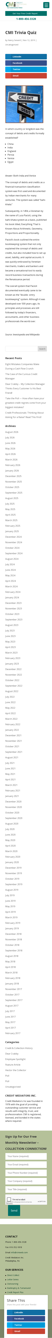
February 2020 (12, 856)
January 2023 (12, 663)
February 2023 (12, 658)
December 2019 (13, 867)
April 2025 (10, 514)
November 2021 (13, 740)
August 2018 (11, 956)
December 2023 (13, 603)
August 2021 (11, 757)
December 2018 (13, 933)
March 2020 (11, 851)
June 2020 (10, 834)
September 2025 (13, 492)
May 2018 (10, 961)
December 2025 (13, 476)
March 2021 (11, 785)
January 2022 (12, 729)
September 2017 (13, 1000)
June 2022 (10, 702)
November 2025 (13, 481)
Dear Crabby (11, 1053)
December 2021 (13, 735)
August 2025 (11, 498)
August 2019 (11, 889)
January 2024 (12, 597)
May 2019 (10, 906)
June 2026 (10, 443)
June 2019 (10, 900)
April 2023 (10, 647)
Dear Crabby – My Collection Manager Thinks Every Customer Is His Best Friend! (25, 388)
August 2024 (11, 558)
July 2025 (10, 503)
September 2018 (13, 950)
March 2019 (11, 917)
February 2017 (12, 1033)
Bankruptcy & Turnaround (19, 1288)
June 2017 (10, 1016)
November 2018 (13, 939)
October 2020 (12, 812)
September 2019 (13, 884)
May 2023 (10, 641)
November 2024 (13, 542)
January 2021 (12, 796)
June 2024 (10, 569)
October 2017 (12, 994)
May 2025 (10, 509)
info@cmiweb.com (19, 1252)
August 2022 (11, 691)
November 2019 (13, 873)
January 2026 (12, 470)
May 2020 (10, 840)
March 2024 (11, 586)
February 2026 (12, 465)
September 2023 (13, 619)
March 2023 (11, 652)
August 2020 (11, 823)
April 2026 (10, 454)
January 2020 (12, 862)
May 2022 (10, 707)
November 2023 (13, 608)
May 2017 (10, 1022)
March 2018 (11, 972)
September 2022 (13, 685)
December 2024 (13, 536)
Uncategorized (11, 44)
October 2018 (12, 945)
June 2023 (10, 636)
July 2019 (10, 895)
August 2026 (11, 432)
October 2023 (12, 614)
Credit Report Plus (15, 1292)
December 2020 (13, 801)
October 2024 (12, 547)
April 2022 (10, 713)
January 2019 (12, 928)
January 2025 (12, 531)
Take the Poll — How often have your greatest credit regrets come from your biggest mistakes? (25, 403)
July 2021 (10, 762)
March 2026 (11, 459)
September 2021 (13, 751)
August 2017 (11, 1005)
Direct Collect (13, 1275)
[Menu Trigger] (46, 5)
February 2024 (12, 592)
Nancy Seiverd (14, 40)
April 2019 (10, 911)
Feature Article (12, 1064)
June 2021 (10, 768)
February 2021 (12, 790)
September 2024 (13, 553)
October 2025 (12, 487)
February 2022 (12, 724)
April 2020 (10, 845)
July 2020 (10, 829)
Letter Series (13, 1279)
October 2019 (12, 878)
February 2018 (12, 978)
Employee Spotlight (15, 1059)
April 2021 (10, 779)
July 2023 (10, 630)
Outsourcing (12, 1283)
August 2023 (11, 625)
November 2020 (13, 807)
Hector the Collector (15, 1070)
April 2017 (10, 1027)
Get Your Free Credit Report (25, 13)
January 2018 (12, 983)
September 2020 (13, 818)
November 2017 (13, 989)
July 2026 (10, 437)
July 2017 (10, 1011)
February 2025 (12, 525)
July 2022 (10, 696)
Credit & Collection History (19, 1048)
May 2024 (10, 575)
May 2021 (10, 774)
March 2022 (11, 718)
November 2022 (13, 674)
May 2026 (10, 448)
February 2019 (12, 922)
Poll (7, 1075)
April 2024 (10, 580)
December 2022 (13, 669)
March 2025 (11, 520)
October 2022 (12, 680)
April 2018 (10, 967)
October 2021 (12, 746)
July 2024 (10, 564)
